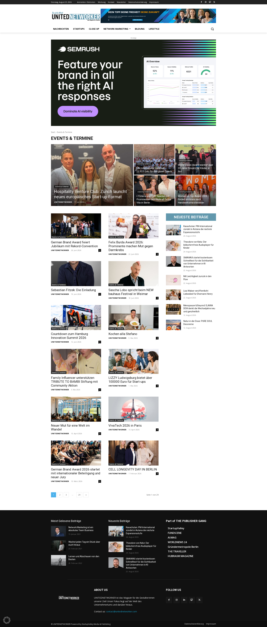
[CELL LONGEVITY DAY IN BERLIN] (133, 453)
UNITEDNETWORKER (60, 250)
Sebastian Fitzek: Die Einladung (73, 290)
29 (79, 495)
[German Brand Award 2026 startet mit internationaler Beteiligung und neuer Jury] (76, 453)
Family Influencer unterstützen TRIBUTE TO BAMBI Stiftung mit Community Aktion (74, 381)
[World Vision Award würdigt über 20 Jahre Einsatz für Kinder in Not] (195, 159)
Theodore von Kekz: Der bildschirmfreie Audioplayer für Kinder (198, 245)
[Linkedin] (184, 600)
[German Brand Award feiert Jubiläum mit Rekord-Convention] (76, 225)
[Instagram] (206, 2)
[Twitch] (210, 2)
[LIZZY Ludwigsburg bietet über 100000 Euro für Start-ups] (133, 361)
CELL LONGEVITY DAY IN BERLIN (132, 469)
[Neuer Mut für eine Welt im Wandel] (76, 409)
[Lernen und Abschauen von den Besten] (58, 560)
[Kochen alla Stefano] (133, 317)
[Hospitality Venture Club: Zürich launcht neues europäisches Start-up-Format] (92, 175)
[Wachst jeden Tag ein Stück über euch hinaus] (58, 545)
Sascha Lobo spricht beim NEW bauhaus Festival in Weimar (131, 292)
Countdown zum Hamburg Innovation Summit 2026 (69, 336)
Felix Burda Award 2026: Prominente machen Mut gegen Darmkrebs (130, 246)
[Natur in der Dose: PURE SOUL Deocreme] (173, 325)
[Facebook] (201, 2)
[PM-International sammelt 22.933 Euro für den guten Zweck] (154, 159)
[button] (212, 29)
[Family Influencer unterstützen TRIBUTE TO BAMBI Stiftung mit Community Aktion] (76, 361)
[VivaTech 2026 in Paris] (133, 409)
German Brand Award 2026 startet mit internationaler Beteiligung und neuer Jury (75, 473)
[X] (214, 2)
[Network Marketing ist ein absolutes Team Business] (58, 531)
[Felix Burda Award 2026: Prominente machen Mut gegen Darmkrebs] (133, 225)
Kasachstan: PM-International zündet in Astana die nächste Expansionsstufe (197, 229)
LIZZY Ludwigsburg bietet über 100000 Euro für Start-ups (130, 379)
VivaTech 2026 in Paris (125, 425)
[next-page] (86, 494)
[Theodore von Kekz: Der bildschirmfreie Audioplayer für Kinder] (173, 245)
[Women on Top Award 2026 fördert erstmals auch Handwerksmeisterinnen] (195, 190)
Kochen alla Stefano (122, 334)
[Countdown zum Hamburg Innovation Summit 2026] (76, 317)
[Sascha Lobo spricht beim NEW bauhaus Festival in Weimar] (133, 273)
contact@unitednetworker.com (121, 611)
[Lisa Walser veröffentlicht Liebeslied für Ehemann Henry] (173, 294)
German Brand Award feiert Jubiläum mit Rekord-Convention (74, 244)
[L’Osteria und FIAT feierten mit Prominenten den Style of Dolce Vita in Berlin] (154, 190)
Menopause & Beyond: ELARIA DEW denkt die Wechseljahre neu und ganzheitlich (199, 308)
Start (53, 132)
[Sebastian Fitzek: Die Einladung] (76, 273)
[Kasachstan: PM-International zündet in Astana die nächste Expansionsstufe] (173, 230)
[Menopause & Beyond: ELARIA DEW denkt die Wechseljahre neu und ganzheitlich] (173, 309)
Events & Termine (62, 187)
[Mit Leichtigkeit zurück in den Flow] (173, 280)
